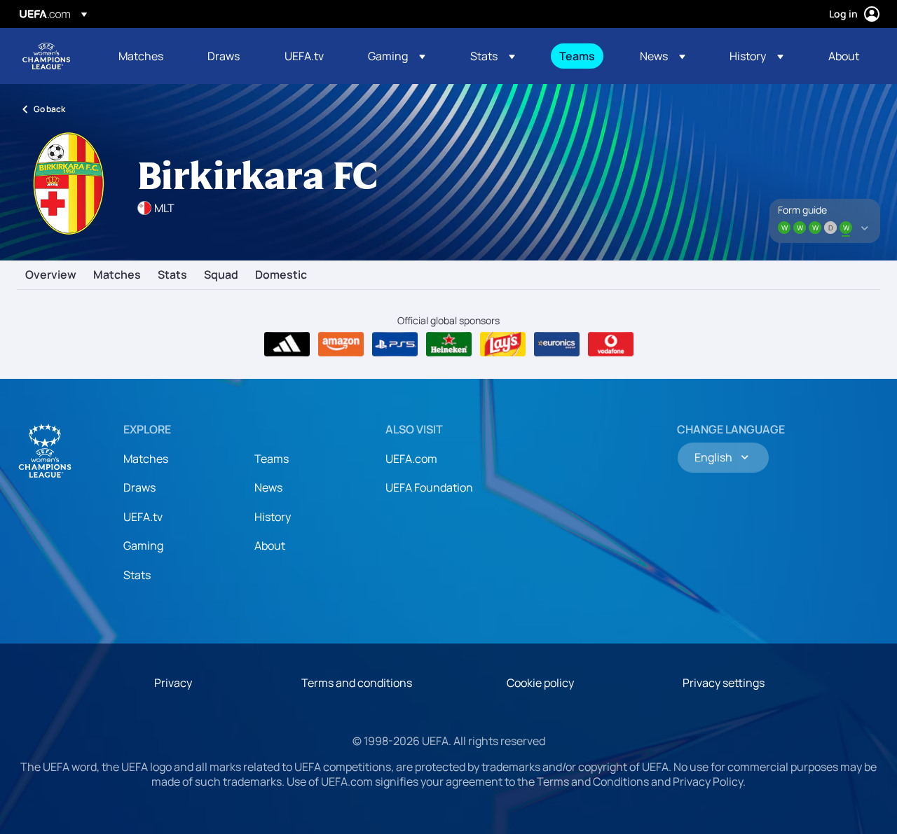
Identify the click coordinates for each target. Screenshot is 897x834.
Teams (271, 458)
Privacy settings (724, 682)
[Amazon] (341, 344)
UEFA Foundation (429, 487)
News (268, 487)
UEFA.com (411, 458)
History (272, 516)
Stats (172, 275)
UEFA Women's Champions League (46, 56)
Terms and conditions (356, 682)
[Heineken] (449, 344)
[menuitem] (145, 56)
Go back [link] (49, 109)
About (269, 545)
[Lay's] (503, 344)
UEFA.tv (143, 516)
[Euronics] (557, 344)
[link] (140, 56)
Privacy (173, 682)
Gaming (143, 545)
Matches (117, 275)
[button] (396, 56)
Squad (221, 275)
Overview (50, 275)
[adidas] (287, 344)
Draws (139, 487)
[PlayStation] (395, 344)
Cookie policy (540, 682)
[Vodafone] (611, 344)
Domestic (281, 275)
